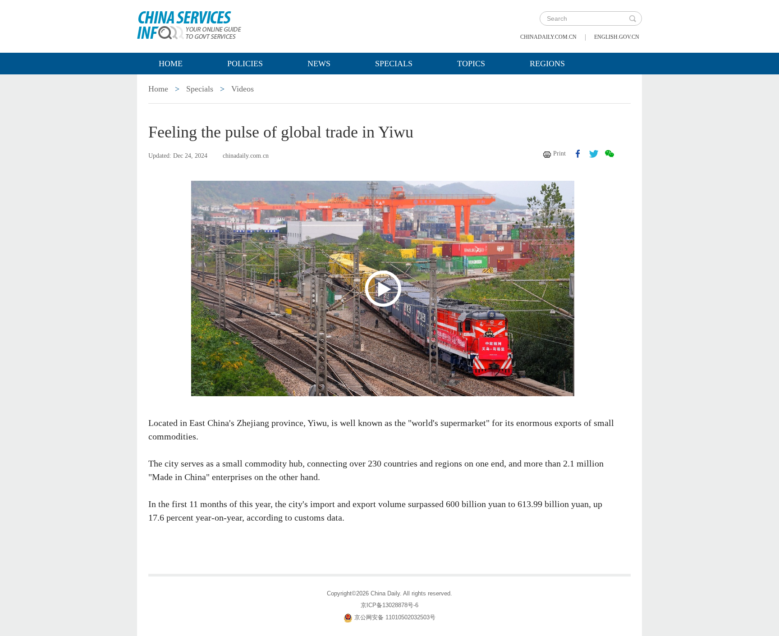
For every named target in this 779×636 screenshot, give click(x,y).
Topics (471, 63)
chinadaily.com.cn (548, 37)
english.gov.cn (616, 37)
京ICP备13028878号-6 (389, 605)
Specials (393, 63)
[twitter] (593, 153)
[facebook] (577, 153)
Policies (245, 63)
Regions (547, 63)
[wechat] (609, 153)
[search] (632, 18)
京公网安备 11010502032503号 (394, 617)
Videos (242, 88)
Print (559, 153)
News (318, 63)
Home (171, 63)
